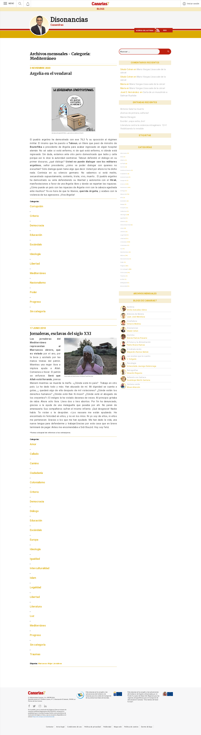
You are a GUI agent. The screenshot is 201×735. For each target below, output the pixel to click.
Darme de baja (146, 727)
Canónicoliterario (125, 170)
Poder (33, 292)
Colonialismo (37, 482)
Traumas (35, 654)
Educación (36, 234)
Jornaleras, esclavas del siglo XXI (60, 333)
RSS (165, 30)
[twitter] (34, 706)
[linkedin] (45, 706)
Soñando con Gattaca (136, 377)
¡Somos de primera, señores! (134, 113)
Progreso (35, 301)
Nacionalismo (38, 282)
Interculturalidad (39, 568)
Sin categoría (37, 311)
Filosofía (123, 207)
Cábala (122, 160)
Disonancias (69, 19)
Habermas (123, 211)
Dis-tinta (130, 335)
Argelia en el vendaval (51, 73)
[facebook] (29, 706)
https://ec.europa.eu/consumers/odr (43, 716)
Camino (34, 463)
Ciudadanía (36, 472)
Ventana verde (133, 384)
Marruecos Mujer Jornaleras (50, 664)
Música (122, 255)
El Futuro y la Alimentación (139, 342)
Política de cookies (131, 727)
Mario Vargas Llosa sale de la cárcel (147, 84)
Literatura (36, 606)
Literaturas (123, 245)
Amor (33, 444)
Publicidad (107, 727)
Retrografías (132, 370)
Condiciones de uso (74, 727)
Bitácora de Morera (135, 314)
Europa (34, 539)
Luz (32, 615)
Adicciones (123, 153)
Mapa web (118, 727)
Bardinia (130, 307)
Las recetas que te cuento (138, 356)
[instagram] (39, 706)
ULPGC (122, 279)
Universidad (123, 286)
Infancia (123, 221)
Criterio (34, 215)
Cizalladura (132, 321)
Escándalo (36, 244)
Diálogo (34, 511)
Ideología (35, 254)
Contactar (49, 727)
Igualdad (35, 558)
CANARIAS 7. (40, 692)
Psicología (131, 363)
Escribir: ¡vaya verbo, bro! (132, 121)
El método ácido (134, 349)
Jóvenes (123, 231)
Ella (121, 197)
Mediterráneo (38, 273)
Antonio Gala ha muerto (132, 109)
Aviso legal (60, 727)
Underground (123, 282)
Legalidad (35, 587)
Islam (33, 577)
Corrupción (36, 206)
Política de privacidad (92, 727)
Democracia (37, 225)
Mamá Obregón (128, 117)
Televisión (123, 272)
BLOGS (100, 9)
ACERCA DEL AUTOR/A (144, 31)
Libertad (35, 263)
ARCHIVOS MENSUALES (145, 293)
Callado (34, 453)
